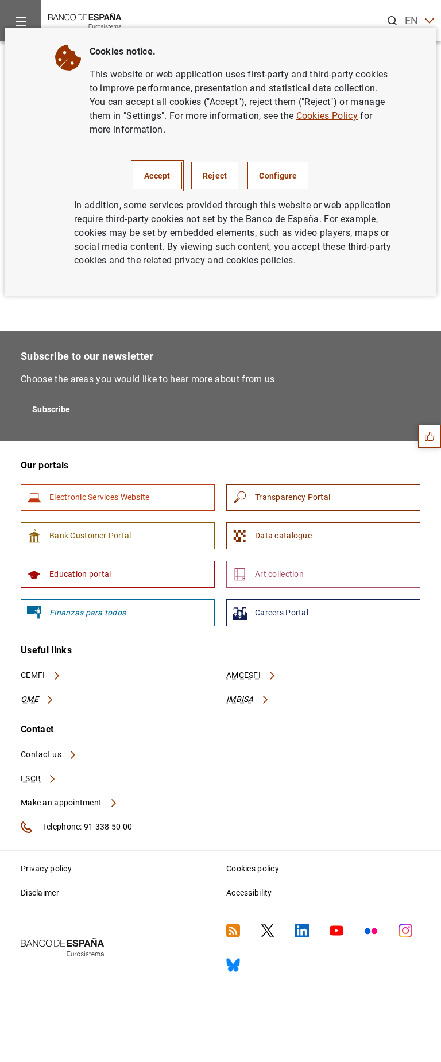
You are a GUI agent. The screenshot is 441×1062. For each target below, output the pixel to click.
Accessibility (249, 892)
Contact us (42, 754)
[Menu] (20, 20)
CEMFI (34, 675)
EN (412, 20)
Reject (215, 175)
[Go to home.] (85, 19)
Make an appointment (62, 802)
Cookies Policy (327, 115)
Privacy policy (46, 868)
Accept (157, 175)
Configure (278, 175)
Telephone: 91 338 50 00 (86, 826)
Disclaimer (40, 892)
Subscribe (51, 409)
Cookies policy (252, 868)
